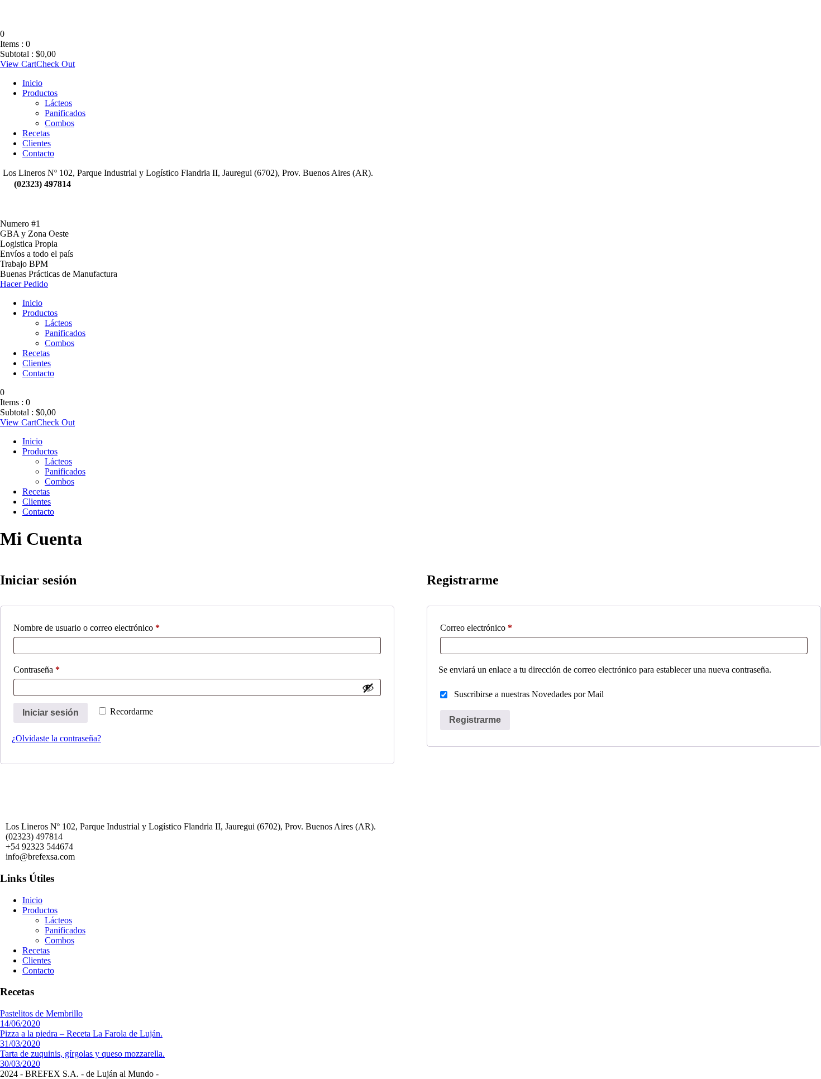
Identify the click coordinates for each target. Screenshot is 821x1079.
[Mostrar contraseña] (368, 688)
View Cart (18, 64)
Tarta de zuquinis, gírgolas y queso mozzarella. (82, 1053)
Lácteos (58, 103)
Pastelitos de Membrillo (41, 1013)
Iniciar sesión (50, 712)
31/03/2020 (20, 1043)
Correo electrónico (494, 627)
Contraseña (54, 669)
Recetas (36, 133)
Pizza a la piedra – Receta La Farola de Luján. (81, 1033)
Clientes (36, 143)
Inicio (32, 83)
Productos (40, 93)
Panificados (65, 113)
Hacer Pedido (24, 284)
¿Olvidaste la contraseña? (56, 738)
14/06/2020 (20, 1023)
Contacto (38, 153)
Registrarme (475, 720)
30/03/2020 (20, 1063)
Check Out (55, 64)
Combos (59, 123)
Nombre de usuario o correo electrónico (104, 627)
